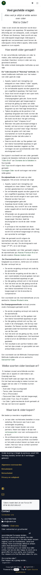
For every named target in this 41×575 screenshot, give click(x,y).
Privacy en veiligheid (10, 477)
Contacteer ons (8, 515)
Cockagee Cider (8, 170)
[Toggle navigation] (37, 3)
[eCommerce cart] (32, 3)
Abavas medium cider (22, 255)
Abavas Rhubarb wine (19, 300)
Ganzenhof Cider (8, 360)
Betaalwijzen (7, 469)
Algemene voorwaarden (12, 465)
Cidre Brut (6, 160)
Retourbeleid (7, 473)
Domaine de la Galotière (24, 160)
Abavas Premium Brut (27, 253)
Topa (7, 165)
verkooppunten (11, 432)
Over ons (14, 526)
